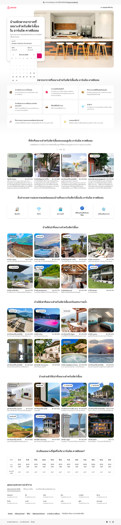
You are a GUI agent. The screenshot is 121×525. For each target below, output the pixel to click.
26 (23, 77)
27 (27, 77)
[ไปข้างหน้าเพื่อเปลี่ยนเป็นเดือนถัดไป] (33, 54)
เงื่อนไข (33, 522)
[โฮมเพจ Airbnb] (11, 7)
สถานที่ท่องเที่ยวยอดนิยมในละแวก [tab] (45, 489)
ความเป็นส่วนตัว (24, 522)
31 (16, 80)
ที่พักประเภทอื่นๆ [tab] (28, 489)
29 (34, 77)
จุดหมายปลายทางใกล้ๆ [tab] (14, 489)
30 (13, 80)
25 (20, 77)
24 (16, 77)
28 (30, 77)
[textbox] (18, 50)
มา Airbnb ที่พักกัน (107, 7)
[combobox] (26, 43)
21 (30, 73)
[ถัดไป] (63, 149)
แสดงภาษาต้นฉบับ (72, 2)
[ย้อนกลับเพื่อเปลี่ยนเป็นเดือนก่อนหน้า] (13, 54)
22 (34, 73)
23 (13, 77)
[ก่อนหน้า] (57, 149)
